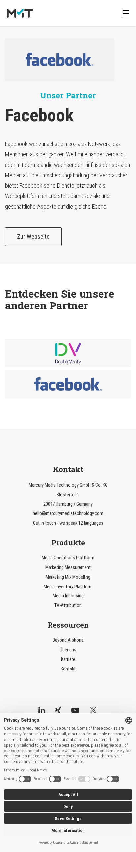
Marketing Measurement (68, 567)
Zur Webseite (33, 236)
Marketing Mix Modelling (68, 577)
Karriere (68, 659)
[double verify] (68, 353)
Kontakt (68, 669)
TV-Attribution (68, 605)
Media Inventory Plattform (68, 586)
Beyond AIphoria (68, 640)
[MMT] (20, 13)
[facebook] (68, 384)
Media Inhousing (68, 596)
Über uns (68, 650)
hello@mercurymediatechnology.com (68, 513)
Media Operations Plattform (68, 558)
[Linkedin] (41, 710)
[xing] (58, 710)
